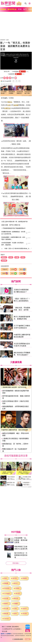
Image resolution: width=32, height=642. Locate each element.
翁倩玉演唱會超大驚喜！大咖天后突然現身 (15, 402)
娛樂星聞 (2, 39)
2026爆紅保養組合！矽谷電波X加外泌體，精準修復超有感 (27, 478)
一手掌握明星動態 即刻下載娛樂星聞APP (13, 228)
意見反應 (4, 631)
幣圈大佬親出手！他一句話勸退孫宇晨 (14, 450)
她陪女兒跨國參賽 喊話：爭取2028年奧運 (15, 434)
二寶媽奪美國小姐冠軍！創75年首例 (13, 387)
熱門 (25, 9)
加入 (21, 269)
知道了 (28, 639)
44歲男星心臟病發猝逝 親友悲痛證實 (14, 430)
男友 (8, 108)
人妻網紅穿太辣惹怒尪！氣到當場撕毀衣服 (15, 440)
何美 (8, 105)
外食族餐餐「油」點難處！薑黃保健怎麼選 (20, 540)
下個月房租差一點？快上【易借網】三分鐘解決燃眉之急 (11, 478)
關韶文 (10, 102)
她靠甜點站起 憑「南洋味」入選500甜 (15, 445)
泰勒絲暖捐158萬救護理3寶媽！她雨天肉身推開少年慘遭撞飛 (12, 92)
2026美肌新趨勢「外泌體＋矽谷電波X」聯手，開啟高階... (13, 244)
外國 (5, 108)
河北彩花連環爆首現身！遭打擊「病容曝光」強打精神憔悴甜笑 (20, 92)
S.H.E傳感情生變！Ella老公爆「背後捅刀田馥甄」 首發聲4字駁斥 (4, 92)
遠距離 (16, 105)
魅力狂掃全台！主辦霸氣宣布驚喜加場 (20, 555)
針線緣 (3, 9)
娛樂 (7, 39)
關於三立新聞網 (6, 626)
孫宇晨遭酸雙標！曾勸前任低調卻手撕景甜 (15, 392)
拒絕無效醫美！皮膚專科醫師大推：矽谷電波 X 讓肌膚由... (13, 238)
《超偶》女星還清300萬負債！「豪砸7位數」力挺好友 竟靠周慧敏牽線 (8, 472)
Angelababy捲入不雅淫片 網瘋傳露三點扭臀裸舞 (28, 92)
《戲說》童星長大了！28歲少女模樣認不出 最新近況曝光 (24, 472)
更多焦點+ (16, 563)
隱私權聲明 (15, 626)
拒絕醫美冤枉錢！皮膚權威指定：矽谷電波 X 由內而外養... (13, 233)
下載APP (4, 269)
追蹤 (3, 273)
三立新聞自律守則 (7, 629)
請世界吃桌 (12, 9)
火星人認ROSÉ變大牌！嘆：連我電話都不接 (14, 221)
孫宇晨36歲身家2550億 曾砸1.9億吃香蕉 (16, 397)
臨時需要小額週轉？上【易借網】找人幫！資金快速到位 (11, 484)
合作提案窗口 (17, 629)
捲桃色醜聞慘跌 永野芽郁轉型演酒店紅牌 (15, 407)
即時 (20, 9)
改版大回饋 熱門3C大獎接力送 (10, 225)
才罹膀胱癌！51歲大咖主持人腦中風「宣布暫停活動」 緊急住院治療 (27, 484)
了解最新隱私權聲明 (18, 639)
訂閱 (12, 269)
